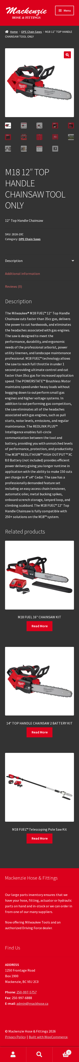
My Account (13, 1054)
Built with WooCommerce (48, 1037)
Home (14, 32)
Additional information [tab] (22, 273)
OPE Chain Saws (31, 32)
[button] (67, 54)
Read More (40, 626)
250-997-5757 (26, 992)
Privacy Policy (15, 1037)
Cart (61, 1051)
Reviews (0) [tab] (13, 286)
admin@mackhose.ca (32, 1003)
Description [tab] (14, 260)
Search (39, 1054)
